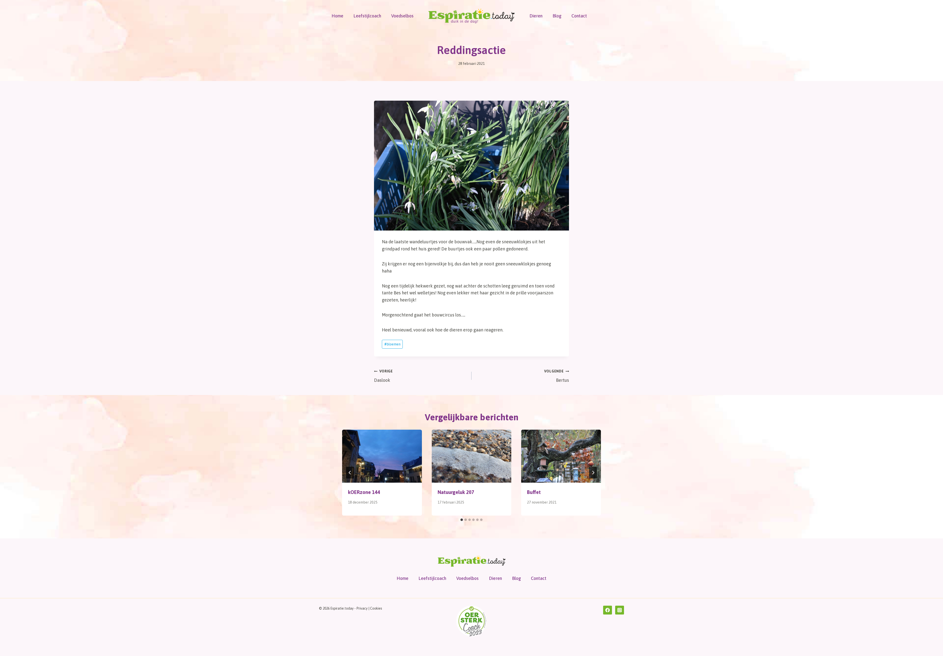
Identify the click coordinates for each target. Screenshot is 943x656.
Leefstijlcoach (367, 15)
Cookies (376, 608)
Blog (557, 15)
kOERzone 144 (364, 492)
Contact (579, 15)
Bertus (556, 376)
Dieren (535, 15)
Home (337, 15)
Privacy (362, 608)
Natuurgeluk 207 (456, 492)
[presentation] (382, 456)
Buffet (534, 492)
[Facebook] (607, 610)
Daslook (383, 376)
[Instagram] (619, 610)
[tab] (461, 520)
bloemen (392, 344)
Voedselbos (402, 15)
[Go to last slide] (350, 472)
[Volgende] (593, 472)
